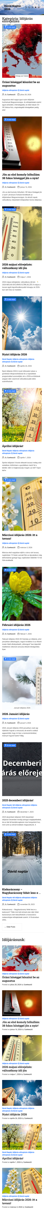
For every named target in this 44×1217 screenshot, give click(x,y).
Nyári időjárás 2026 (14, 354)
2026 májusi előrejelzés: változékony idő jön (17, 266)
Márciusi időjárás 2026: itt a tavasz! (19, 536)
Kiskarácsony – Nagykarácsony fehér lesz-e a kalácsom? (21, 893)
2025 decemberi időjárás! (17, 800)
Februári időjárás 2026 (16, 625)
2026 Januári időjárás (16, 714)
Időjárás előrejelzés (9, 90)
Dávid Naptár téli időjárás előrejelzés (16, 805)
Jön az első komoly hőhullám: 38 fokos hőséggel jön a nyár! (21, 176)
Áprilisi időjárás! (12, 446)
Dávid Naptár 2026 (12, 7)
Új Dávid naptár (23, 90)
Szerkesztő (11, 95)
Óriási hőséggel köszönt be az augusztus (21, 83)
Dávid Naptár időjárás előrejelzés (15, 359)
